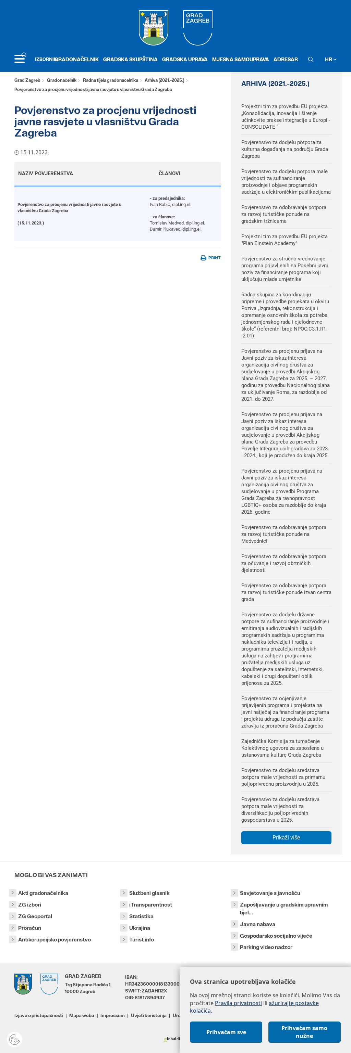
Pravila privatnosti (238, 1003)
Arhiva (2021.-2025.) (164, 80)
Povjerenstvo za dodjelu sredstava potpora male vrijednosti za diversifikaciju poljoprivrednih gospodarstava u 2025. (280, 809)
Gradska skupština (130, 59)
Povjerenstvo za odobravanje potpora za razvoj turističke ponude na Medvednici (283, 534)
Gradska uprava (185, 59)
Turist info (141, 939)
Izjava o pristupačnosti (38, 1015)
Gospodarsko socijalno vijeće (276, 936)
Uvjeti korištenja (149, 1015)
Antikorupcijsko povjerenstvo (54, 939)
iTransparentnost (150, 905)
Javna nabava (257, 924)
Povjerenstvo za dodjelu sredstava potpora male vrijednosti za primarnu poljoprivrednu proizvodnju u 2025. (283, 777)
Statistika (141, 916)
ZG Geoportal (35, 916)
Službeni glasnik (149, 893)
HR (329, 59)
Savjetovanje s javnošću (270, 893)
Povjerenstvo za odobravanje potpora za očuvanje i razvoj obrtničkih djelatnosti (283, 563)
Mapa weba (81, 1015)
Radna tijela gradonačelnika (110, 80)
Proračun (29, 928)
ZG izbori (29, 905)
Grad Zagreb (27, 80)
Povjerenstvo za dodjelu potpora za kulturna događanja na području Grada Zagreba (284, 149)
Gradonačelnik (77, 59)
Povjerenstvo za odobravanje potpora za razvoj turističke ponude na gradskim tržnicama (283, 214)
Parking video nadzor (266, 947)
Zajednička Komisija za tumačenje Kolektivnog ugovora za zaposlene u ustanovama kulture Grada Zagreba (282, 748)
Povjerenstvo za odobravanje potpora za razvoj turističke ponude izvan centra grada (286, 592)
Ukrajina (139, 928)
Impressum (112, 1015)
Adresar (286, 59)
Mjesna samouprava (240, 59)
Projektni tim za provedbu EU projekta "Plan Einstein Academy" (284, 239)
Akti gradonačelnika (43, 893)
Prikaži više (286, 837)
